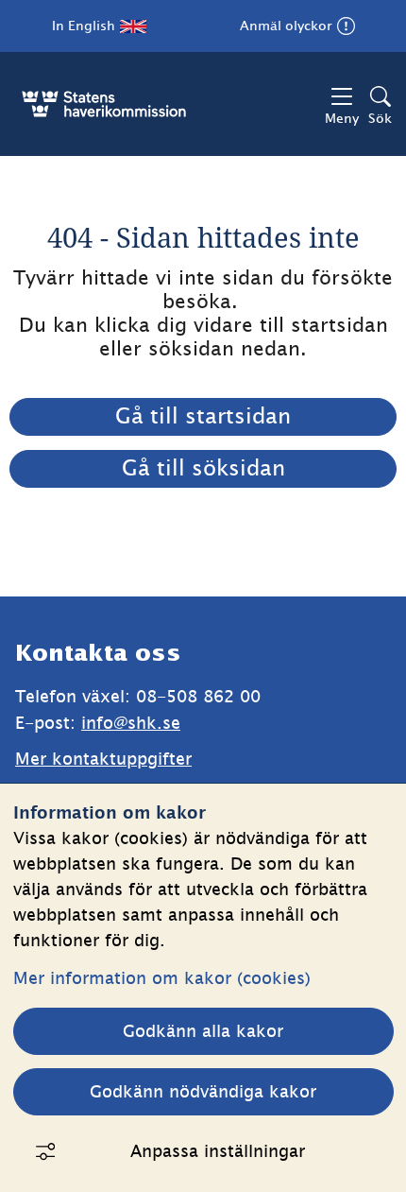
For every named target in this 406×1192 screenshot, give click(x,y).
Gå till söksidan (203, 468)
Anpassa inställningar (217, 1151)
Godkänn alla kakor (203, 1031)
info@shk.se (130, 723)
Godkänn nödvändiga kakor (203, 1091)
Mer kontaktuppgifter (103, 759)
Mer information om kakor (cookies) (162, 978)
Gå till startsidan (203, 416)
